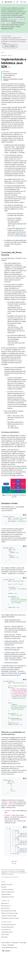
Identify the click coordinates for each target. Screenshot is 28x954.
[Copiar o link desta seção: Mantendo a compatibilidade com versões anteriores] (16, 734)
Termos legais (22, 942)
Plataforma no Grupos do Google (9, 913)
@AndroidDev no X (6, 905)
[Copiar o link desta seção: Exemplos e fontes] (19, 503)
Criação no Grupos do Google (8, 915)
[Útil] (8, 55)
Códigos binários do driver (7, 897)
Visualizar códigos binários (7, 892)
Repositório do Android (7, 884)
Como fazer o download (7, 889)
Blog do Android (5, 908)
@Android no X (5, 903)
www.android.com (5, 929)
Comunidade (14, 942)
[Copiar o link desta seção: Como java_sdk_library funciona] (10, 255)
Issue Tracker (4, 937)
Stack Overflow (5, 934)
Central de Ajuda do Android (8, 924)
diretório (17, 236)
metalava (15, 649)
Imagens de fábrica (6, 894)
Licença (4, 945)
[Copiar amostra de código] (26, 515)
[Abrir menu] (2, 2)
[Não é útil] (11, 55)
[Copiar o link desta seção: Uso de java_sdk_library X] (20, 432)
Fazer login (23, 2)
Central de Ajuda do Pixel (7, 927)
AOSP (2, 52)
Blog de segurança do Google (8, 910)
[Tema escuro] (24, 515)
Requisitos (3, 887)
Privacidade (11, 945)
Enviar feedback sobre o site (9, 947)
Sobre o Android (5, 942)
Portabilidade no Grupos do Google (10, 918)
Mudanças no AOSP (7, 28)
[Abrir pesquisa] (14, 2)
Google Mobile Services (7, 932)
